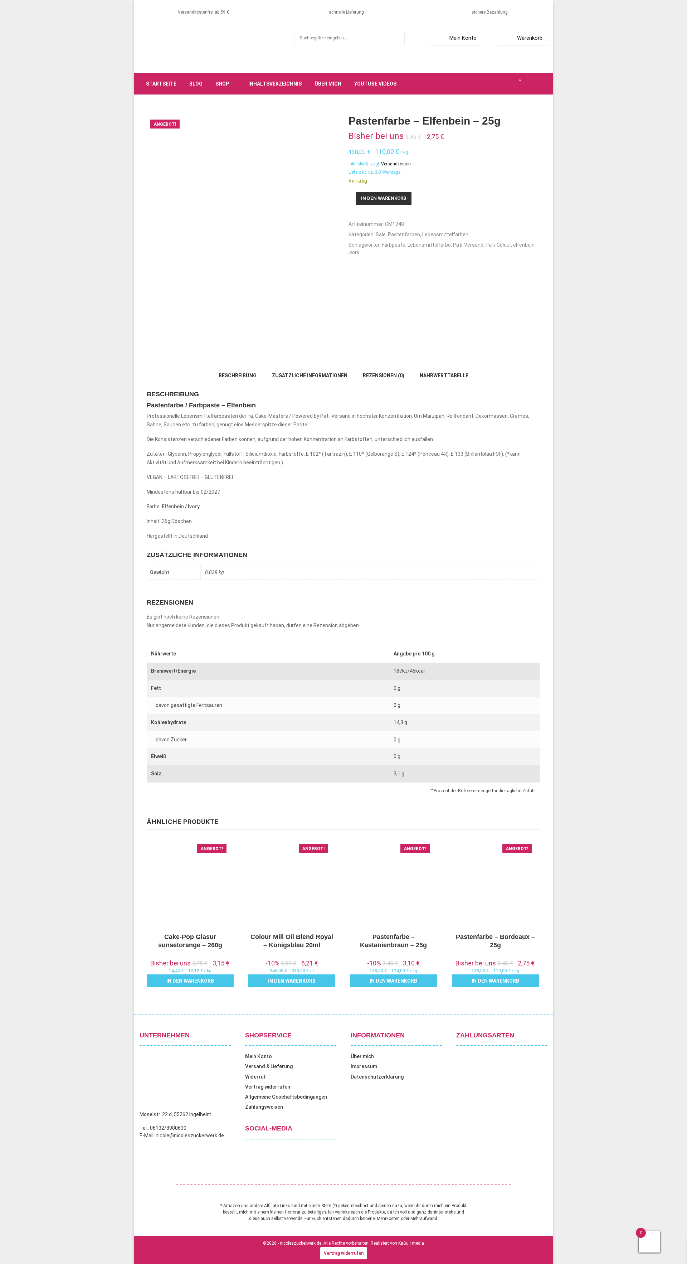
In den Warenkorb (383, 198)
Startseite (161, 84)
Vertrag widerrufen (267, 1087)
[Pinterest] (504, 83)
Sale (381, 234)
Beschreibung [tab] (238, 375)
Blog (196, 84)
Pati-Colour (498, 245)
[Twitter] (488, 83)
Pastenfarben (404, 234)
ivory (354, 252)
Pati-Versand (468, 245)
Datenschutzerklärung (377, 1077)
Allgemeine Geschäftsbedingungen (286, 1097)
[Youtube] (512, 83)
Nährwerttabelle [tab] (444, 375)
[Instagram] (496, 83)
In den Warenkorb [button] (190, 981)
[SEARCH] (397, 38)
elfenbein (524, 245)
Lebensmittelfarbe (429, 245)
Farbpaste (393, 245)
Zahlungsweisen (264, 1107)
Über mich (328, 84)
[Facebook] (480, 83)
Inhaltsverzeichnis (275, 84)
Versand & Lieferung (269, 1066)
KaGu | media (411, 1243)
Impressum (364, 1066)
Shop (222, 84)
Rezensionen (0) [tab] (383, 375)
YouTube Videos (375, 84)
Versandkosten (396, 163)
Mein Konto (463, 38)
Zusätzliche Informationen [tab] (309, 375)
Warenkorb (529, 38)
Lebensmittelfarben (445, 234)
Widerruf (255, 1077)
